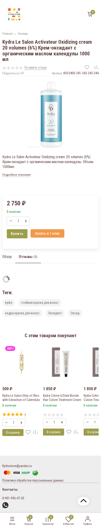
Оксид (75, 313)
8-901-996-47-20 (13, 498)
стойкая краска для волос (39, 302)
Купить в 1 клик (47, 233)
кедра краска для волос (22, 313)
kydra (8, 302)
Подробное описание (16, 174)
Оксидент (55, 313)
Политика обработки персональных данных (32, 480)
